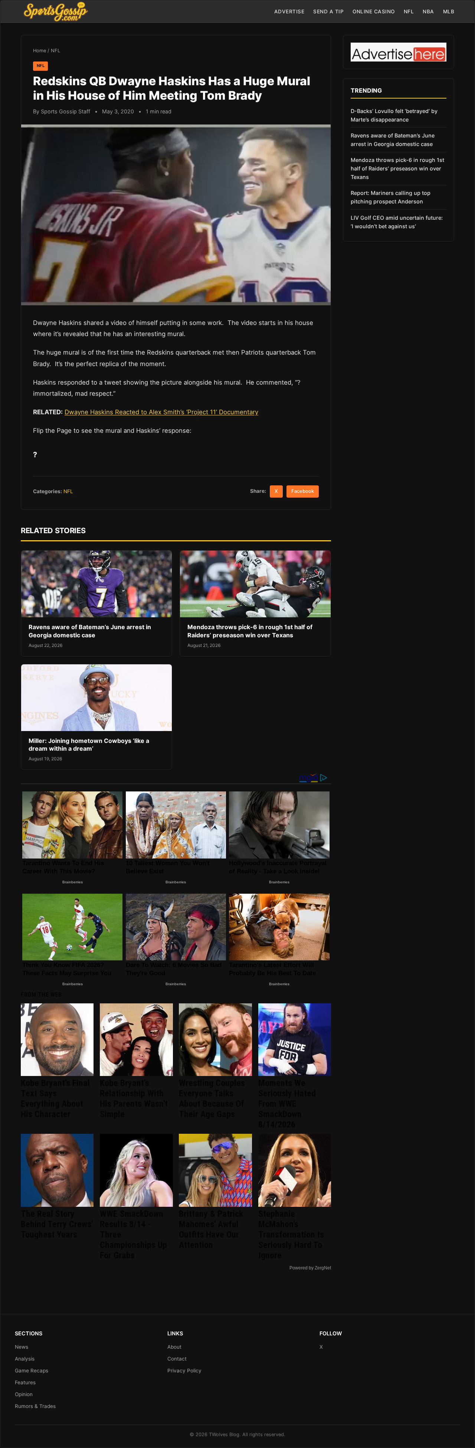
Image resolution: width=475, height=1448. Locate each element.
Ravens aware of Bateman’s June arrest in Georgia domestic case (90, 631)
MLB (449, 11)
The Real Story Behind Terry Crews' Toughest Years (57, 1224)
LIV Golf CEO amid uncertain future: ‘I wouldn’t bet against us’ (397, 222)
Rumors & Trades (35, 1406)
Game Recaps (31, 1371)
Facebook (302, 491)
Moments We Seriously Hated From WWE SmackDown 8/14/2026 (287, 1104)
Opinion (24, 1394)
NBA (428, 11)
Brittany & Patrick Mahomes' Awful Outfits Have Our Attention (211, 1229)
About (174, 1347)
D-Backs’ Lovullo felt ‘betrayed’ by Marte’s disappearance (394, 115)
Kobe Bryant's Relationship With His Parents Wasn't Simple (134, 1098)
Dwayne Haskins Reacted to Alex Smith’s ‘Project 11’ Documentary (161, 412)
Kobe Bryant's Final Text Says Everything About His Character (55, 1098)
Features (25, 1382)
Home (39, 50)
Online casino (374, 11)
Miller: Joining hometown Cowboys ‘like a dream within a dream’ (89, 745)
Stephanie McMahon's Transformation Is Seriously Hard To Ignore (291, 1235)
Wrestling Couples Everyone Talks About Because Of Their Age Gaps (212, 1098)
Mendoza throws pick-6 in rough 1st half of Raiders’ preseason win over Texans (249, 631)
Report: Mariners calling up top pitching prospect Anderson (390, 197)
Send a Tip (328, 11)
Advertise (289, 11)
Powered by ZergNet (310, 1268)
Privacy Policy (184, 1371)
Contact (177, 1359)
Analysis (25, 1359)
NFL (409, 11)
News (21, 1347)
